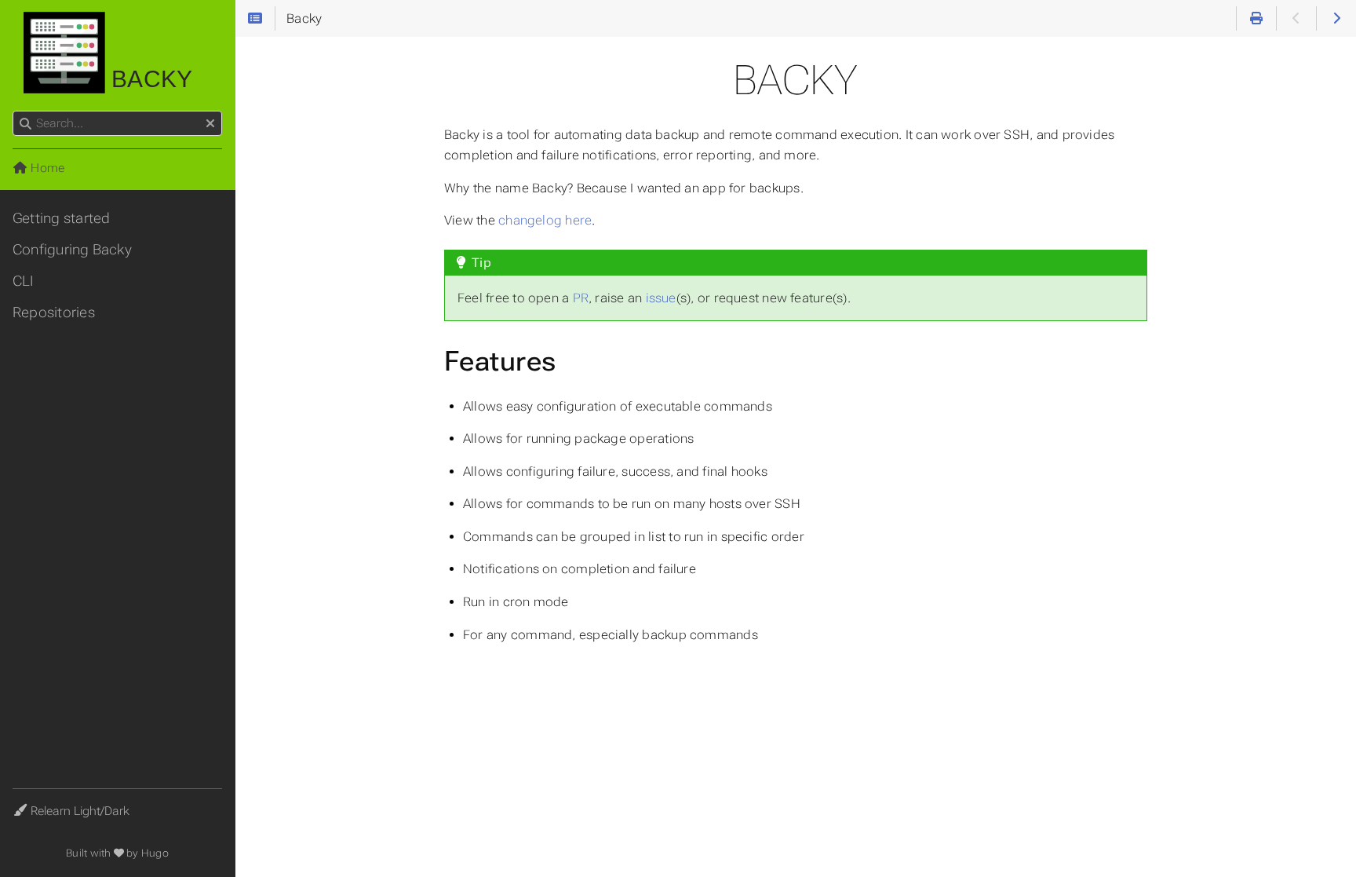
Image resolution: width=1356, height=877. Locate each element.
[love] (119, 853)
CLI (23, 281)
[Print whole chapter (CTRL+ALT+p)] (1256, 18)
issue (661, 298)
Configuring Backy (72, 250)
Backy (148, 79)
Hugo (155, 853)
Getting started (61, 218)
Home (45, 168)
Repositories (54, 312)
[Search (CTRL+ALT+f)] (25, 124)
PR (581, 298)
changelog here (545, 220)
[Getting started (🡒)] (1336, 18)
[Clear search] (210, 124)
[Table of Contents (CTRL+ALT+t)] (255, 18)
